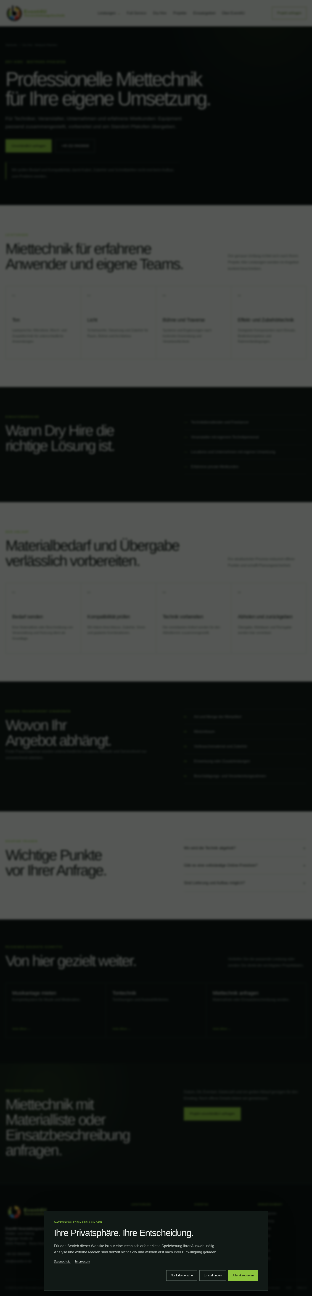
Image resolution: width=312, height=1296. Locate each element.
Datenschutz (62, 1261)
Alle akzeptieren (243, 1275)
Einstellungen (213, 1275)
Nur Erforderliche (182, 1275)
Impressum (82, 1261)
